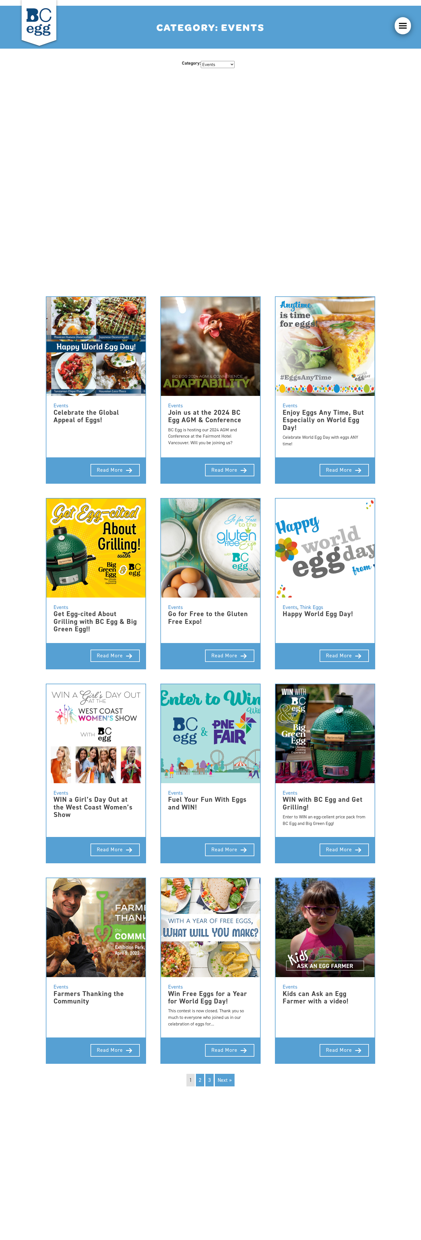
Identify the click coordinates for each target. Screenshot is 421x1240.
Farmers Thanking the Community (89, 997)
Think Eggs (311, 607)
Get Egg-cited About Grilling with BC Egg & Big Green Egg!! (95, 621)
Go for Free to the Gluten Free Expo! (208, 617)
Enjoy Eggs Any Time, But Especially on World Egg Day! (323, 420)
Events (61, 405)
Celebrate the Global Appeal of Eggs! (86, 416)
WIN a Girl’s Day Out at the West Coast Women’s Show (93, 807)
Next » (225, 1080)
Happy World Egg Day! (318, 613)
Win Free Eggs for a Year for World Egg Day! (207, 997)
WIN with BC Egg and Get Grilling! (323, 803)
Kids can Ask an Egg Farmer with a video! (316, 997)
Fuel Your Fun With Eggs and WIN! (207, 803)
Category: (191, 63)
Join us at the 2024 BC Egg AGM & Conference (204, 416)
